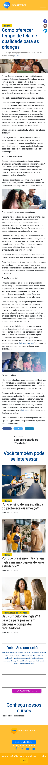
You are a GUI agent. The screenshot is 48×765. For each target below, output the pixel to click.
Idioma (7, 26)
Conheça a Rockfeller (24, 742)
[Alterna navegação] (43, 5)
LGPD (24, 760)
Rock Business (21, 613)
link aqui (24, 410)
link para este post (26, 343)
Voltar (16, 56)
